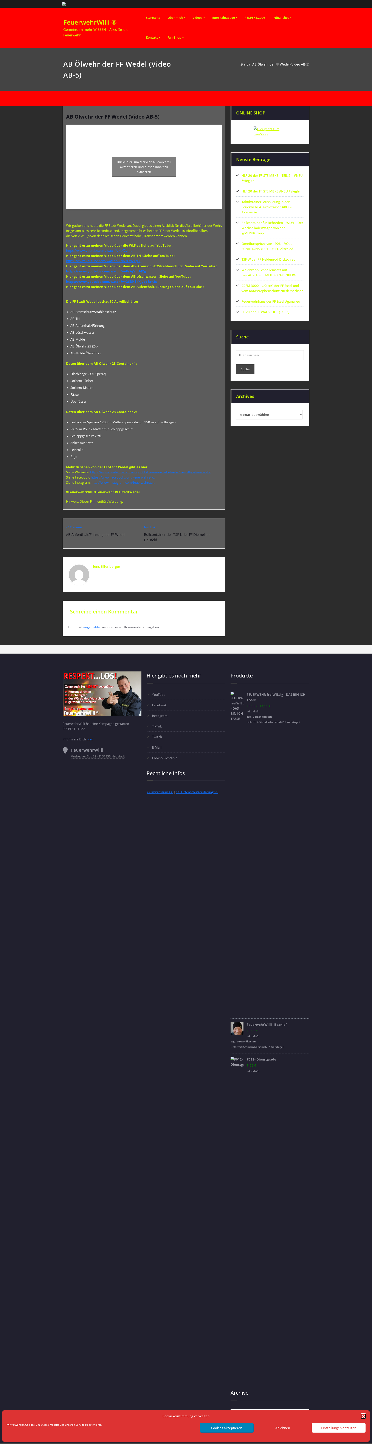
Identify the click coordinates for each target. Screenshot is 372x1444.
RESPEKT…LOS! (255, 18)
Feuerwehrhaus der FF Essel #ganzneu (271, 301)
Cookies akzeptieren (226, 1428)
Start (244, 64)
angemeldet (92, 627)
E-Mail (156, 747)
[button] (363, 1416)
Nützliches (281, 18)
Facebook (159, 705)
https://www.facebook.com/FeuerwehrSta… (123, 477)
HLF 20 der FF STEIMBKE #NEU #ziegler (271, 191)
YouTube (158, 694)
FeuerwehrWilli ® (90, 22)
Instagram (159, 715)
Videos (197, 18)
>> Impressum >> (160, 792)
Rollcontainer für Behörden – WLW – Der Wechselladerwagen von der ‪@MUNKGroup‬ (272, 228)
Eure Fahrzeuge (223, 18)
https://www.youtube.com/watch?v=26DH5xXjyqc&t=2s (111, 281)
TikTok (157, 726)
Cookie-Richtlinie (164, 758)
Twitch (157, 737)
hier (90, 739)
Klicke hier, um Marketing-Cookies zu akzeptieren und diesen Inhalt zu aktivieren (144, 167)
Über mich (175, 18)
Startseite (153, 18)
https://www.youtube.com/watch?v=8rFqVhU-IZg (106, 271)
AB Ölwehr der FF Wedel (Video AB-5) (280, 64)
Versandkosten (262, 716)
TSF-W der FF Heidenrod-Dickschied (268, 259)
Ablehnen (282, 1428)
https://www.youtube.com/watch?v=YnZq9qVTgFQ (103, 261)
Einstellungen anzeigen (338, 1428)
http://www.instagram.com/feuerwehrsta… (123, 482)
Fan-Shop (174, 37)
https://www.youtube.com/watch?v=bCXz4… (99, 250)
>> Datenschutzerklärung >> (197, 792)
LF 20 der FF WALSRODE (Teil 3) (265, 312)
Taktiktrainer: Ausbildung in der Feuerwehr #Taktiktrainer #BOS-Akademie (266, 207)
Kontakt (152, 37)
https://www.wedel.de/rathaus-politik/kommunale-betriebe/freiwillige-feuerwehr (150, 472)
